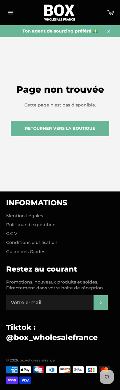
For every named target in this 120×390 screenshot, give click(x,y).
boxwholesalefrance (37, 360)
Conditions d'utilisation (32, 242)
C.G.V (11, 233)
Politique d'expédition (31, 224)
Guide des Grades (25, 251)
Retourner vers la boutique (60, 128)
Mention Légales (24, 215)
